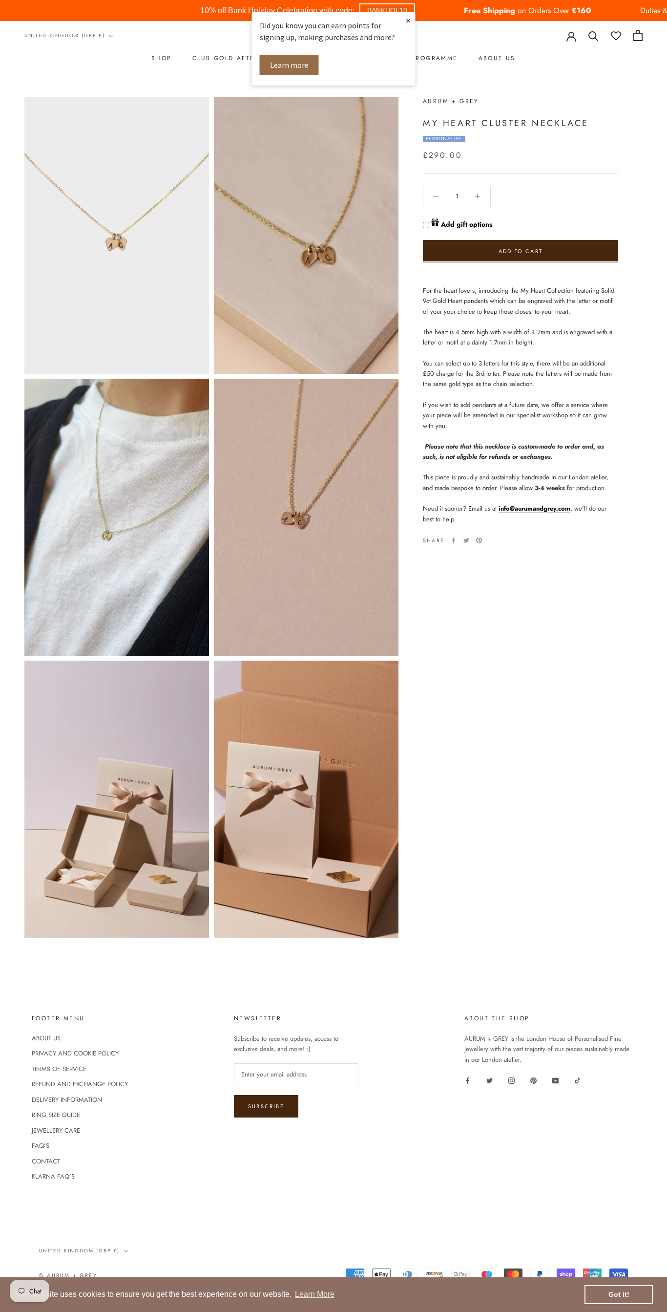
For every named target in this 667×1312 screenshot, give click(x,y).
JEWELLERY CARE (56, 1130)
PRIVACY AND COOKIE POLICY (75, 1053)
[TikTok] (577, 1080)
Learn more (289, 65)
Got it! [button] (618, 1294)
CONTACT (46, 1161)
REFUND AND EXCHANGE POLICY (80, 1084)
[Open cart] (638, 35)
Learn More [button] (314, 1294)
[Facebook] (454, 540)
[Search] (593, 35)
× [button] (408, 20)
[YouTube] (555, 1080)
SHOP (161, 58)
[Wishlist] (616, 35)
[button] (387, 10)
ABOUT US (497, 58)
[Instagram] (511, 1080)
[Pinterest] (479, 540)
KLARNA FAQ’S (53, 1176)
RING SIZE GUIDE (56, 1114)
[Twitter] (466, 540)
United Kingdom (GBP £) (64, 35)
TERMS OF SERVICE (59, 1069)
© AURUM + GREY (68, 1275)
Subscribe (266, 1106)
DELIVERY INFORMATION (67, 1099)
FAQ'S (40, 1145)
